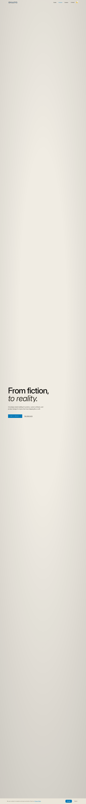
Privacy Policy (38, 801)
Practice (60, 2)
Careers (66, 2)
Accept (68, 801)
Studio (54, 2)
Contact (72, 2)
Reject (75, 801)
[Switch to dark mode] (77, 2)
